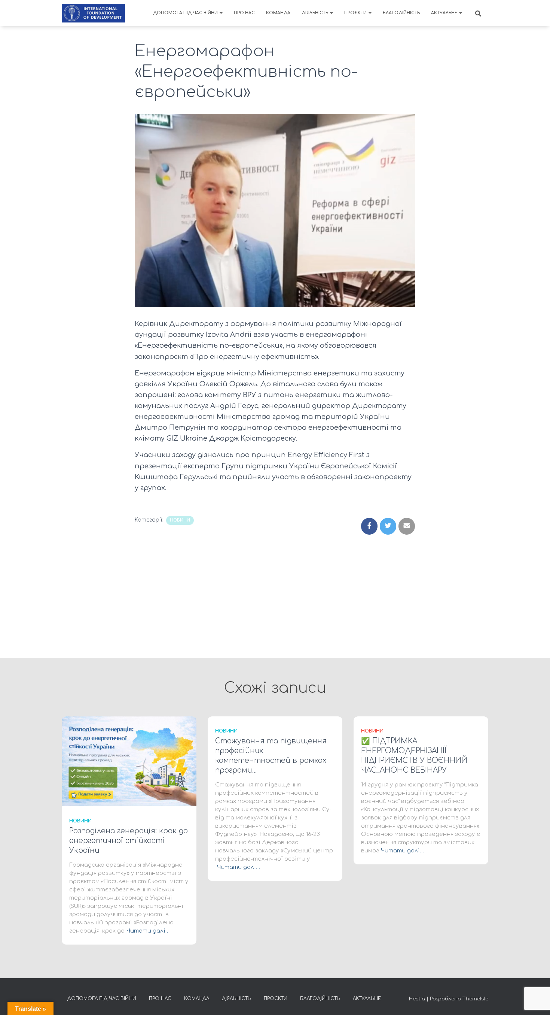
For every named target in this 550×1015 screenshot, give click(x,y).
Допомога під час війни (186, 12)
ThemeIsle (475, 999)
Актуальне (444, 12)
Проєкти (356, 12)
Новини (180, 520)
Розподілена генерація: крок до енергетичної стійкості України (128, 840)
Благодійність (401, 12)
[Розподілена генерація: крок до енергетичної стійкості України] (129, 761)
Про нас (244, 12)
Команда (278, 12)
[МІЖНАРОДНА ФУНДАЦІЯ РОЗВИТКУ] (93, 13)
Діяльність (315, 12)
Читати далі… (147, 931)
